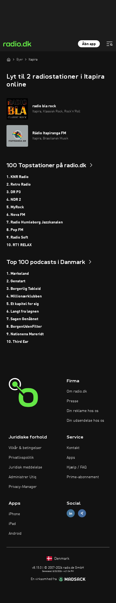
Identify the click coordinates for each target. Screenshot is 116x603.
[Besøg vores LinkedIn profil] (71, 513)
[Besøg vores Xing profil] (82, 513)
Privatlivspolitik (21, 458)
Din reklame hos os (82, 411)
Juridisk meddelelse (25, 467)
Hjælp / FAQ (77, 467)
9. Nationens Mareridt (25, 334)
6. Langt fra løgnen (22, 311)
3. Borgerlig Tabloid (23, 289)
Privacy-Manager (23, 487)
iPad (12, 524)
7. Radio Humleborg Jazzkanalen (34, 222)
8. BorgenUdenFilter (24, 327)
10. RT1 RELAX (19, 245)
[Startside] (8, 59)
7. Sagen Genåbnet (22, 319)
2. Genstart (15, 281)
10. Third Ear (17, 342)
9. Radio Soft (17, 237)
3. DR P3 (13, 192)
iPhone (14, 514)
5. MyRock (15, 207)
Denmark (61, 559)
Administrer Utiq (22, 477)
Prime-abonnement (83, 477)
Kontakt (73, 448)
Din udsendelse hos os (85, 421)
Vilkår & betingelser (25, 448)
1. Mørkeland (17, 274)
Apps (71, 458)
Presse (72, 401)
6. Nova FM (15, 215)
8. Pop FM (14, 230)
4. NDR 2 (13, 200)
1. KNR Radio (17, 177)
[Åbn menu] (109, 44)
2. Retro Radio (18, 184)
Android (15, 533)
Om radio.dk (77, 391)
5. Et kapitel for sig (22, 304)
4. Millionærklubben (24, 296)
